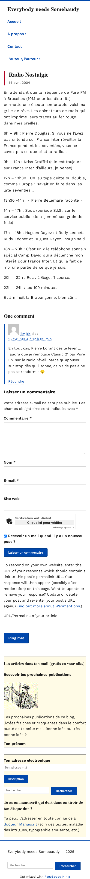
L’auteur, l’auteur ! (23, 59)
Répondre (16, 381)
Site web (12, 498)
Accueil (14, 21)
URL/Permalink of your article (30, 616)
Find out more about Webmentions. (49, 606)
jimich (25, 333)
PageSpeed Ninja (57, 876)
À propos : (16, 34)
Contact (14, 46)
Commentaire (18, 418)
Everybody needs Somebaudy (43, 9)
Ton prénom (15, 743)
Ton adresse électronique (27, 760)
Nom (9, 462)
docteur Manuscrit (20, 824)
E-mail (11, 480)
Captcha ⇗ (63, 527)
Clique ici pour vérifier (44, 522)
